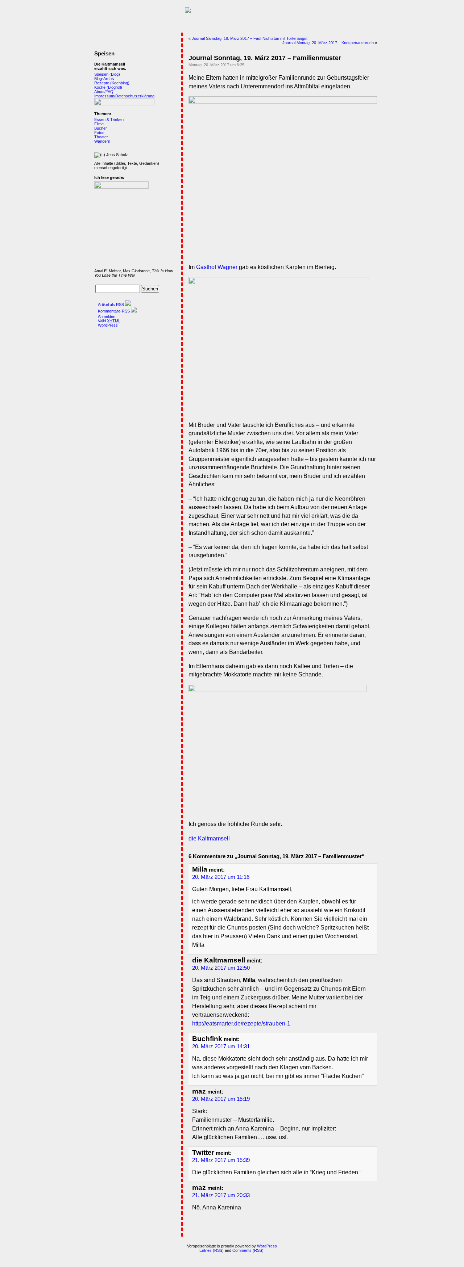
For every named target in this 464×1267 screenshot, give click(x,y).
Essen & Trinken (109, 119)
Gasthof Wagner (216, 267)
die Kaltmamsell (209, 838)
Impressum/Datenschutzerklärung (124, 96)
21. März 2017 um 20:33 (221, 1195)
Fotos (99, 132)
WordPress (108, 325)
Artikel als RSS (111, 304)
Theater (101, 137)
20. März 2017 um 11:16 (220, 877)
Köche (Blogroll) (108, 87)
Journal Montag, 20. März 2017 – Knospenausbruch (328, 43)
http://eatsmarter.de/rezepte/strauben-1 (241, 1023)
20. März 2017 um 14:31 (221, 1046)
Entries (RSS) (211, 1250)
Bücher (100, 128)
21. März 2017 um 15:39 (221, 1160)
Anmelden (106, 316)
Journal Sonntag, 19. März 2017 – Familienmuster (264, 58)
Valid (109, 321)
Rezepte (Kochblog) (111, 83)
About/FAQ (103, 91)
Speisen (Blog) (107, 74)
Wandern (102, 141)
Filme (99, 124)
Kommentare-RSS (114, 311)
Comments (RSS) (248, 1250)
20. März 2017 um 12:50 (221, 968)
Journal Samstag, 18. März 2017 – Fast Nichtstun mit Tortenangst (249, 38)
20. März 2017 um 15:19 (221, 1099)
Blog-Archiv (104, 78)
